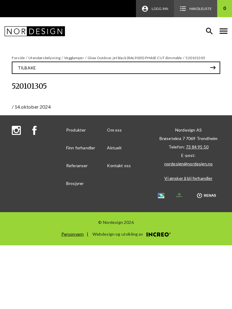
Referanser (77, 165)
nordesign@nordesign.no (188, 163)
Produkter (76, 129)
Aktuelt (114, 147)
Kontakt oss (119, 165)
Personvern (72, 234)
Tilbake (27, 67)
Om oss (114, 129)
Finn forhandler (80, 147)
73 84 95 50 (197, 146)
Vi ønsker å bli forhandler (188, 178)
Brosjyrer (75, 183)
